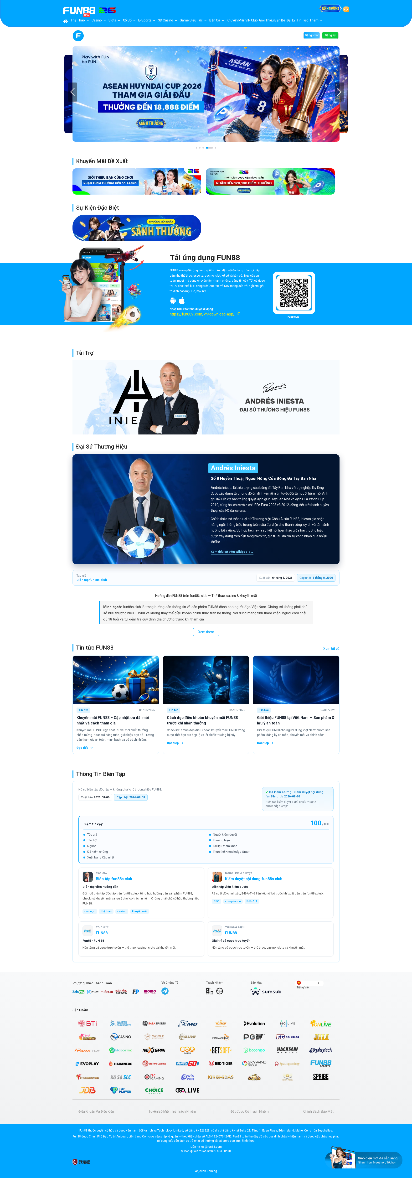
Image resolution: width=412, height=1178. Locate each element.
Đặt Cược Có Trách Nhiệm (250, 1111)
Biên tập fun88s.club (92, 580)
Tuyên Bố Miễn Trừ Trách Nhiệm (172, 1111)
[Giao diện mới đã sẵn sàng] (363, 1157)
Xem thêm (206, 632)
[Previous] (72, 92)
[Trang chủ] (65, 21)
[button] (208, 314)
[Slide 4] (209, 148)
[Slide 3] (203, 148)
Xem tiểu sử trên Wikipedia (232, 551)
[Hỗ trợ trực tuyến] (346, 8)
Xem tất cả (331, 649)
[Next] (339, 92)
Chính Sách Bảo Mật (318, 1111)
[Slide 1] (196, 148)
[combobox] (309, 983)
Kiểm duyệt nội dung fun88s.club (253, 879)
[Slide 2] (200, 148)
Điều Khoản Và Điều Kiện (96, 1111)
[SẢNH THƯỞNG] (330, 8)
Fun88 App (293, 316)
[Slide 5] (215, 148)
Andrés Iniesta (233, 468)
